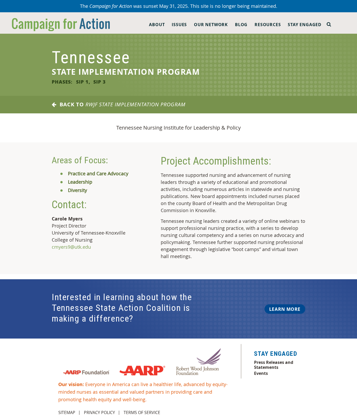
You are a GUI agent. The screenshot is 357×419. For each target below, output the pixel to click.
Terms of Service (142, 412)
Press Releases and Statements (273, 364)
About (157, 24)
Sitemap (66, 412)
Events (261, 373)
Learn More (285, 309)
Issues (179, 24)
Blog (241, 24)
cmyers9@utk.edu (71, 247)
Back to (121, 104)
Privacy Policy (99, 412)
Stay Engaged (304, 24)
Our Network (211, 24)
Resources (268, 24)
